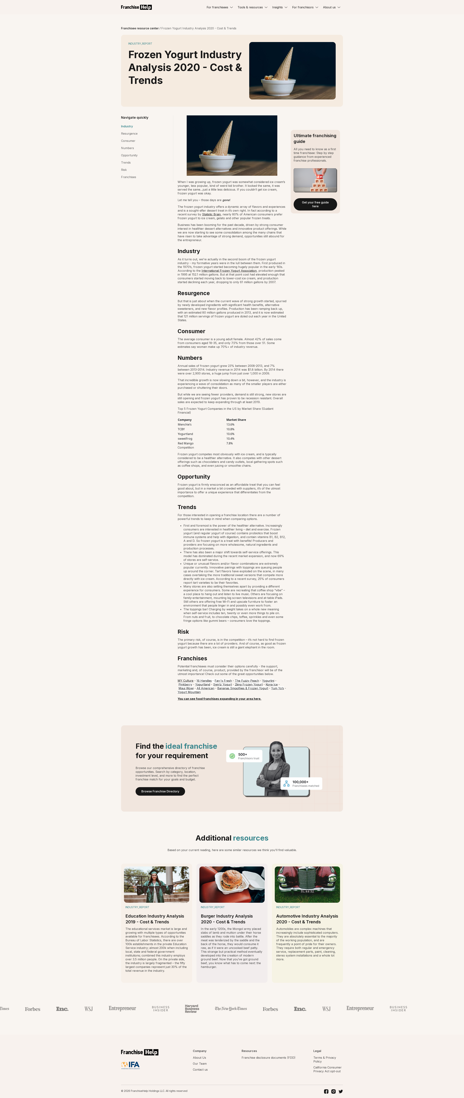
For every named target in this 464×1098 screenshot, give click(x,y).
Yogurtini (268, 680)
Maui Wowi (186, 688)
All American (205, 688)
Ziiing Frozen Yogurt (249, 684)
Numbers (127, 148)
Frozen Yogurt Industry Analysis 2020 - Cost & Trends (198, 28)
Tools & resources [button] (250, 7)
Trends (126, 162)
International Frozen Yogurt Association (229, 270)
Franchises (128, 177)
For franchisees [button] (217, 7)
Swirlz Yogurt (222, 684)
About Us (199, 1057)
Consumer (128, 141)
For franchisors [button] (303, 7)
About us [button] (329, 7)
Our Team (200, 1063)
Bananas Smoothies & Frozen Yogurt (242, 688)
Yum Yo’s (277, 688)
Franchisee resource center (140, 28)
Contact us (200, 1069)
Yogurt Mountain (189, 692)
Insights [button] (277, 7)
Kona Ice (272, 684)
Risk (124, 170)
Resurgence (129, 133)
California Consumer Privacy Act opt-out (327, 1069)
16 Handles (204, 680)
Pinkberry (185, 684)
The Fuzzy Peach (247, 680)
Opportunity (129, 155)
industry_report (140, 43)
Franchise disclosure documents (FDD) (268, 1057)
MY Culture (185, 680)
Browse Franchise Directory (160, 791)
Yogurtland (202, 684)
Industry (127, 126)
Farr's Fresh (223, 680)
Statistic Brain (211, 214)
